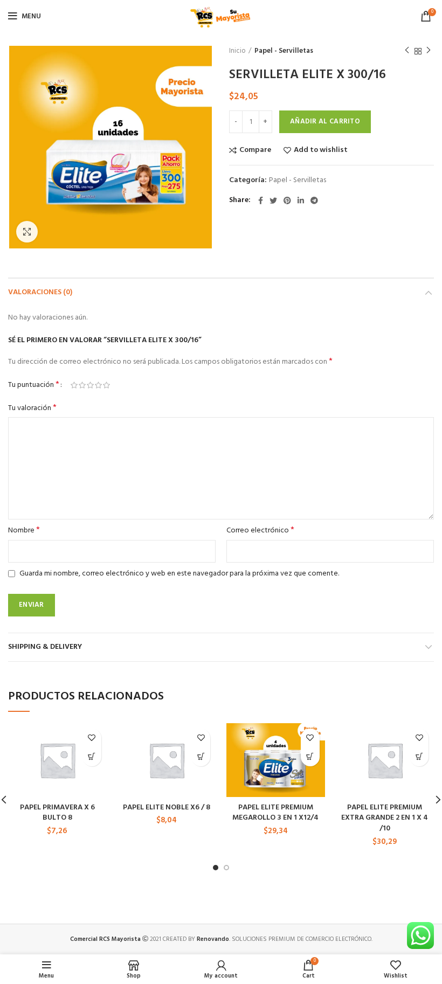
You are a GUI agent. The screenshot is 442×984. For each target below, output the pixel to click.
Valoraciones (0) (40, 292)
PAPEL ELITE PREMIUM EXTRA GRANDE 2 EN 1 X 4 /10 (384, 818)
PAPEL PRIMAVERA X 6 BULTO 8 (57, 812)
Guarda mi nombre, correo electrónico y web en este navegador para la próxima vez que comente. (179, 573)
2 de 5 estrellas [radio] (82, 385)
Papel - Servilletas (283, 51)
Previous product (407, 51)
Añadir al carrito (325, 121)
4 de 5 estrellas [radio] (98, 385)
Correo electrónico (260, 531)
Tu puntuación (33, 385)
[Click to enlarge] (27, 231)
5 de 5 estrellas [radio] (106, 385)
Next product (428, 51)
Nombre (24, 531)
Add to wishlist (321, 150)
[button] (91, 756)
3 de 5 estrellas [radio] (90, 385)
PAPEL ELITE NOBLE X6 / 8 (166, 807)
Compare (255, 150)
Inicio (237, 51)
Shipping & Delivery (45, 647)
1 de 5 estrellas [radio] (74, 385)
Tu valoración (32, 408)
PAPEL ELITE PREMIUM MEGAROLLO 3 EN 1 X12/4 (275, 812)
